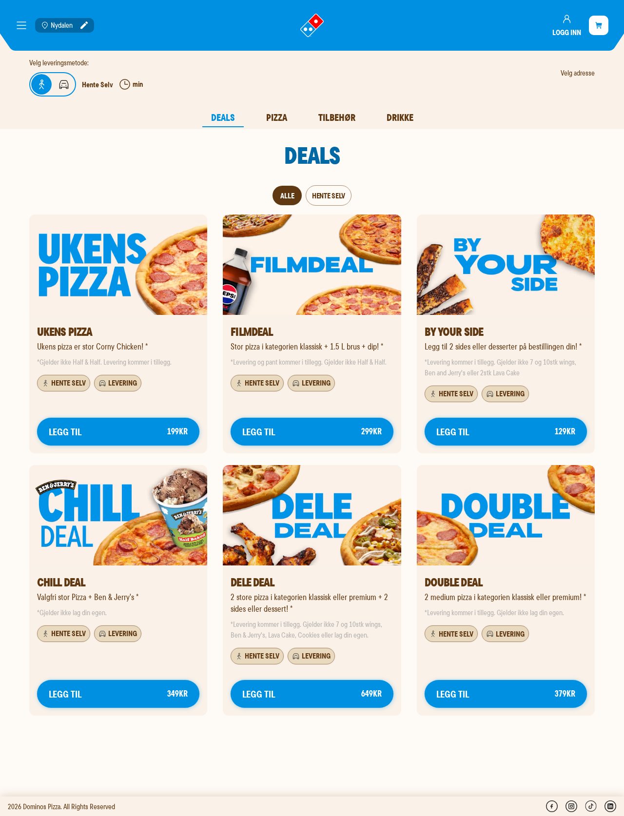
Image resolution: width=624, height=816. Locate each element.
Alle (287, 195)
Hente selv (328, 195)
